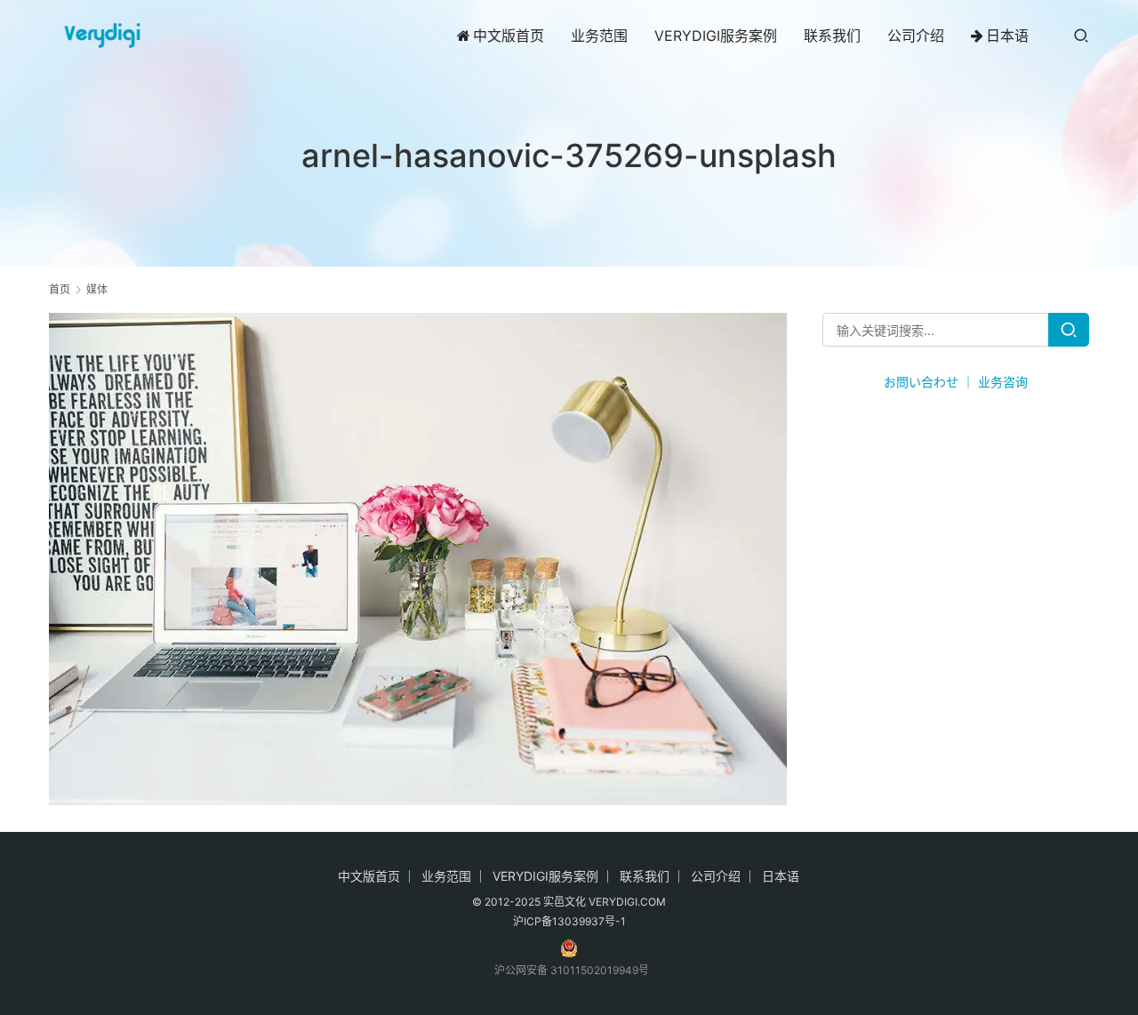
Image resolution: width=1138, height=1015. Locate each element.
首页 (59, 289)
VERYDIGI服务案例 (715, 35)
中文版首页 (508, 35)
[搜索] (1081, 35)
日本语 (1007, 35)
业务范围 (599, 35)
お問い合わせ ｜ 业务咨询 (956, 381)
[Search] (1068, 330)
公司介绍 (915, 35)
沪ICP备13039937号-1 (569, 921)
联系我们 (832, 35)
